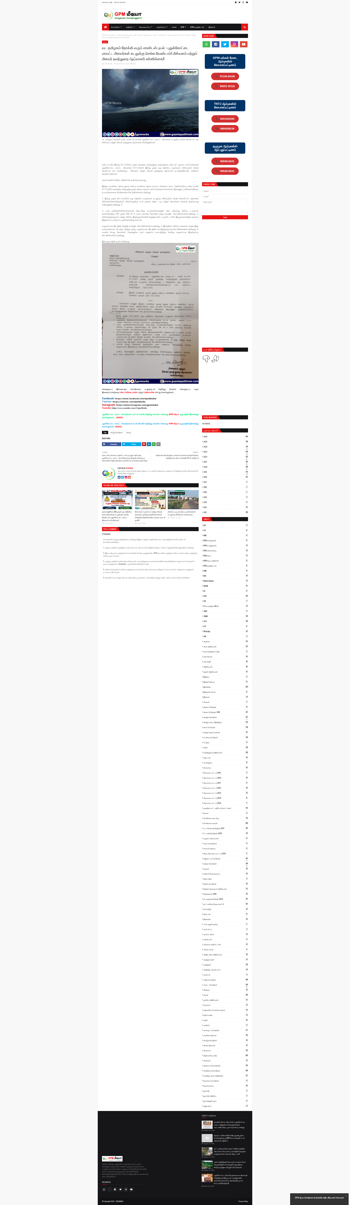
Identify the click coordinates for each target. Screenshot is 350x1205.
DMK (225, 535)
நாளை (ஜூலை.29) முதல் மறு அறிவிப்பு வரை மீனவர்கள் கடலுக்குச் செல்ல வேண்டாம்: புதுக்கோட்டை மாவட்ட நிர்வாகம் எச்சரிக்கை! (117, 516)
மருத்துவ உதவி (225, 959)
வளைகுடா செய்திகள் (225, 1030)
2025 (225, 441)
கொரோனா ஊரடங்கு (225, 818)
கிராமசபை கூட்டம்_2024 (225, 798)
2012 (225, 507)
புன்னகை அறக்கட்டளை (225, 944)
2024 (225, 446)
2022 (225, 456)
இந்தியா (225, 676)
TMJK (225, 611)
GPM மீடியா (225, 555)
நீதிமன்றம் (225, 919)
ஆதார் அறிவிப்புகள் (225, 671)
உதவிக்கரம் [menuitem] (161, 27)
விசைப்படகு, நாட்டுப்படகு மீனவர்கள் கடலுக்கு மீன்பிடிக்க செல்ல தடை (182, 513)
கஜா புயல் (225, 757)
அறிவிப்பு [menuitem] (129, 27)
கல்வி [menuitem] (174, 27)
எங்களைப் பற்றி (107, 2)
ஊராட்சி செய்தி (225, 727)
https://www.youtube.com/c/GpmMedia (129, 408)
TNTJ (225, 621)
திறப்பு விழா (225, 878)
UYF (225, 626)
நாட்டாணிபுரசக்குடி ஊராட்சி (225, 904)
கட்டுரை (225, 742)
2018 (225, 477)
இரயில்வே (225, 686)
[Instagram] (126, 477)
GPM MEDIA (108, 64)
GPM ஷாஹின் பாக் (225, 565)
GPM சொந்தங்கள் (225, 540)
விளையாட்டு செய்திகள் (225, 1065)
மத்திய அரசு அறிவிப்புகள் (225, 954)
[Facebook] (119, 477)
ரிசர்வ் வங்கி (225, 1015)
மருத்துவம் (225, 964)
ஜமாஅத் (225, 1090)
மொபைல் (225, 1005)
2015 (225, 492)
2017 (225, 482)
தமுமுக (225, 868)
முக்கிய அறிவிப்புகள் (225, 1000)
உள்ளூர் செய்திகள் (116, 432)
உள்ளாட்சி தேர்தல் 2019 (225, 712)
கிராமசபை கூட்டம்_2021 (225, 782)
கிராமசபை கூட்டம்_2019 (225, 772)
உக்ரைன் (225, 702)
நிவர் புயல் (225, 914)
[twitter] (239, 2)
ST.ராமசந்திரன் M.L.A (225, 606)
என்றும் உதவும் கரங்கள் (225, 732)
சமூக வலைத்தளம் (225, 843)
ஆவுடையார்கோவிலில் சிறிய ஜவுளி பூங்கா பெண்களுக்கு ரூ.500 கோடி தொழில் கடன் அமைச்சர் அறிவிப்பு (229, 1138)
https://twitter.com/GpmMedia (129, 401)
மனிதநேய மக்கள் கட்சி (225, 969)
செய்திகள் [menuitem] (115, 27)
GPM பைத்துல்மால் (225, 545)
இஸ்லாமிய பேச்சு (225, 692)
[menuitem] (105, 27)
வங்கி (225, 1020)
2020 (225, 466)
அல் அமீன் (225, 661)
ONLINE (225, 585)
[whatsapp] (206, 44)
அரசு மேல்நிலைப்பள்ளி (225, 651)
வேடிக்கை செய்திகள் (225, 1080)
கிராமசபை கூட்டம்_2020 (225, 777)
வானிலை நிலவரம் (225, 1035)
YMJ (225, 636)
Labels (206, 519)
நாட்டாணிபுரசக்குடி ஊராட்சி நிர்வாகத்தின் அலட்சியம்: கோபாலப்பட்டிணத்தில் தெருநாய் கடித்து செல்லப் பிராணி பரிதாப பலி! (230, 1151)
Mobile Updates (225, 580)
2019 (225, 472)
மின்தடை (225, 989)
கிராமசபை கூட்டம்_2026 (225, 803)
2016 (225, 487)
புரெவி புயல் (225, 939)
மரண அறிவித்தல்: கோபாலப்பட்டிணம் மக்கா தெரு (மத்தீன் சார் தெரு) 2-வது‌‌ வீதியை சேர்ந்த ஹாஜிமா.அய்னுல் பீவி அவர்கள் (230, 1165)
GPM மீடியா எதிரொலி (225, 560)
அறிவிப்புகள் (225, 666)
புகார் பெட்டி (225, 929)
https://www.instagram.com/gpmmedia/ (137, 405)
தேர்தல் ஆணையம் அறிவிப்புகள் (225, 888)
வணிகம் (225, 1025)
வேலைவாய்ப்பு (225, 1085)
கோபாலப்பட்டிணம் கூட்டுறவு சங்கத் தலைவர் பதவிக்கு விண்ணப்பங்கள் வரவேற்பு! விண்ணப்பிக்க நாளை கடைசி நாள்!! (150, 516)
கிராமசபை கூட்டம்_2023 (225, 793)
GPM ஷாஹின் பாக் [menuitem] (197, 27)
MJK (225, 575)
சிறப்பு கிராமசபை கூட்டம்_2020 (225, 853)
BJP (225, 525)
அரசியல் (225, 641)
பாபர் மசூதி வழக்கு (225, 924)
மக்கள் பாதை (225, 949)
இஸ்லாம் (225, 697)
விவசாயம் (225, 1050)
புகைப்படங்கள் (225, 934)
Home (104, 35)
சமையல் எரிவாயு (225, 848)
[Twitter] (122, 477)
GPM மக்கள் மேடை (225, 550)
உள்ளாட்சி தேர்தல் (225, 707)
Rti (225, 591)
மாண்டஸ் (225, 974)
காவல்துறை (225, 762)
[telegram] (109, 1189)
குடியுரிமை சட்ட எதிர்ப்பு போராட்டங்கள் (225, 808)
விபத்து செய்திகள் (225, 1040)
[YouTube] (129, 477)
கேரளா (225, 813)
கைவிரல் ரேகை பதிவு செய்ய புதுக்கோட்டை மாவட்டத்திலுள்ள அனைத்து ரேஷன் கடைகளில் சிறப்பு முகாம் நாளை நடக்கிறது (230, 1125)
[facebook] (235, 2)
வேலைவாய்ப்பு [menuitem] (144, 27)
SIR (225, 601)
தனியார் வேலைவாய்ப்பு (225, 873)
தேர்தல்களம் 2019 (225, 893)
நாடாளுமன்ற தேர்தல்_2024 (225, 899)
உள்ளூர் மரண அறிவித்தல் (225, 722)
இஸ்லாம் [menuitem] (212, 27)
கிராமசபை (225, 767)
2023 (225, 451)
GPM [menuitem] (182, 27)
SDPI (225, 596)
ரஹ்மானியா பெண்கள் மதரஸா (225, 1010)
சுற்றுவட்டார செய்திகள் (225, 858)
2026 (225, 436)
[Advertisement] (152, 153)
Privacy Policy (243, 1201)
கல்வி (225, 747)
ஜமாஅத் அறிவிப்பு (225, 1095)
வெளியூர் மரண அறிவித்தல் (225, 1075)
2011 (225, 512)
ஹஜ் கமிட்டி (225, 1106)
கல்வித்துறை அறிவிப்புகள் (225, 752)
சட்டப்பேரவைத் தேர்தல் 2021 (225, 828)
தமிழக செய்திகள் (225, 863)
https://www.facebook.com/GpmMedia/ (136, 398)
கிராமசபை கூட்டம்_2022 (225, 787)
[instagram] (243, 2)
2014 (225, 497)
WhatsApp (225, 631)
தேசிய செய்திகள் (225, 883)
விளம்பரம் (225, 1060)
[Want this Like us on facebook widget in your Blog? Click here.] (346, 1202)
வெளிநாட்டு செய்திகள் (225, 1070)
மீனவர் (110, 35)
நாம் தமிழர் (225, 909)
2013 (225, 502)
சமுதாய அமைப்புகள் (225, 838)
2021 (225, 461)
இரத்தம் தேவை (225, 681)
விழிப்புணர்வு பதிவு (225, 1055)
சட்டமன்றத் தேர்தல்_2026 (225, 833)
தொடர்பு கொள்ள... (120, 2)
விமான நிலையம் (225, 1045)
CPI (225, 530)
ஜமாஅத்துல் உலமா (225, 1101)
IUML (225, 570)
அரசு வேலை (225, 656)
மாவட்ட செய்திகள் (225, 984)
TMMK (225, 616)
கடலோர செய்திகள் (225, 737)
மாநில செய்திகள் (225, 979)
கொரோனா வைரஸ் (225, 823)
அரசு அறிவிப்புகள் (225, 646)
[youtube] (246, 2)
